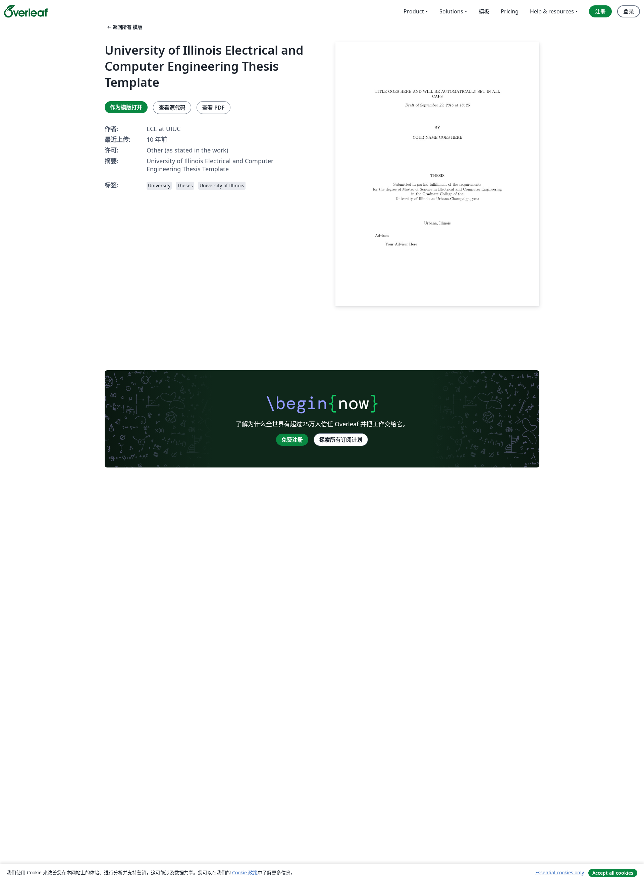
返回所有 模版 (124, 27)
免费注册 (292, 439)
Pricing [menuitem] (510, 11)
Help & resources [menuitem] (552, 11)
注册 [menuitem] (600, 11)
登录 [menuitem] (628, 11)
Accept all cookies (612, 873)
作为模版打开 (126, 107)
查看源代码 (172, 107)
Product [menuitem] (414, 11)
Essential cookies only (559, 872)
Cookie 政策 (245, 872)
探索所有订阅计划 (340, 439)
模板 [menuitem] (484, 11)
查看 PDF (213, 107)
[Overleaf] (26, 11)
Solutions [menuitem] (451, 11)
